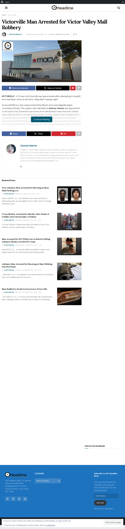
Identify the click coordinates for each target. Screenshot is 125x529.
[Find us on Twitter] (13, 499)
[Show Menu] (6, 7)
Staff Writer (9, 194)
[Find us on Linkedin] (25, 499)
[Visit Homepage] (62, 7)
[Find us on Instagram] (19, 499)
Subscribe (100, 503)
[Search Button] (118, 7)
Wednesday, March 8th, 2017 (36, 34)
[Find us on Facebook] (7, 499)
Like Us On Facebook (95, 446)
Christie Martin (15, 34)
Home (4, 15)
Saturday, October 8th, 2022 (26, 245)
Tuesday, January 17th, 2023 (26, 220)
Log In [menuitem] (7, 2)
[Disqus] (42, 343)
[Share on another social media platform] (79, 88)
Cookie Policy (50, 525)
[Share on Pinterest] (73, 88)
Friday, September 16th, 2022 (26, 270)
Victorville (65, 34)
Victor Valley (12, 15)
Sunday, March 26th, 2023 (25, 194)
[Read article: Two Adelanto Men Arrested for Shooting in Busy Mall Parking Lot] (69, 195)
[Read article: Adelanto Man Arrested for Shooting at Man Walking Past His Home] (69, 271)
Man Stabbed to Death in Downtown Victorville (24, 289)
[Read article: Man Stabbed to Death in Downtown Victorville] (69, 296)
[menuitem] (2, 2)
